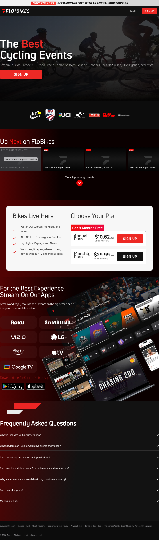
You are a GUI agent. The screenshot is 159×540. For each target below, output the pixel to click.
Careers (21, 526)
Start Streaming (63, 162)
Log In (133, 10)
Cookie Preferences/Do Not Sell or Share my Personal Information (125, 526)
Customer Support (7, 526)
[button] (79, 181)
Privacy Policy (76, 526)
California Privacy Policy (58, 526)
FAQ (28, 526)
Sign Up (149, 10)
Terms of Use (90, 526)
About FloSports (38, 526)
